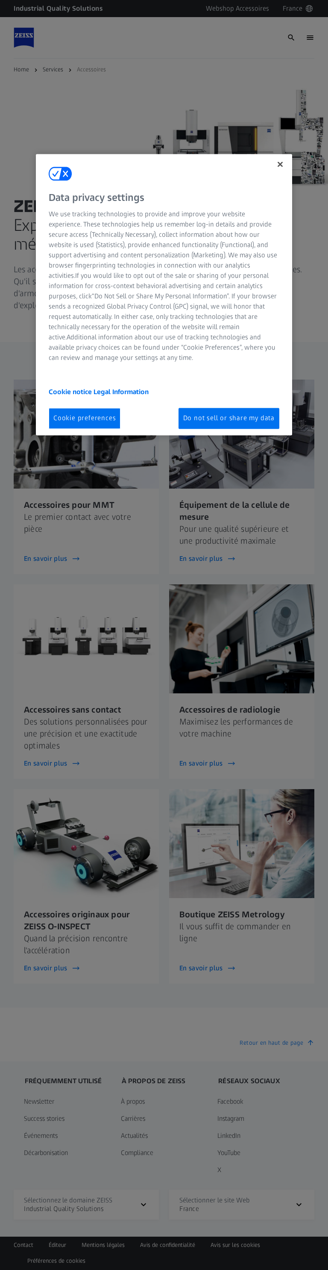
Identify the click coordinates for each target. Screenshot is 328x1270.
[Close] (280, 164)
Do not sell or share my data (229, 418)
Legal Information (121, 392)
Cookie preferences (84, 418)
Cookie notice (71, 392)
